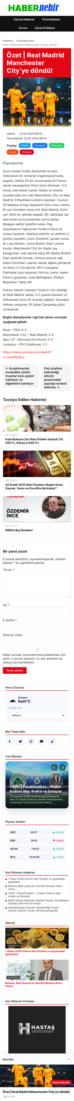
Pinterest (26, 152)
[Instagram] (31, 741)
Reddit (12, 152)
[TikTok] (52, 741)
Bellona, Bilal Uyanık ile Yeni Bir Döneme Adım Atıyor (35, 887)
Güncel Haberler (24, 19)
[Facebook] (9, 741)
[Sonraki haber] (62, 767)
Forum (23, 27)
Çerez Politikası (45, 27)
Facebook (40, 145)
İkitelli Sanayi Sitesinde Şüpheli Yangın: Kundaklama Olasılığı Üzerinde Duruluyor (38, 902)
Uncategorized (25, 40)
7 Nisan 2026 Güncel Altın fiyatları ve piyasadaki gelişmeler (36, 880)
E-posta (10, 620)
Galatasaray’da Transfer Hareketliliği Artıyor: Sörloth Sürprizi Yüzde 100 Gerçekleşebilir (34, 909)
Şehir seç (15, 707)
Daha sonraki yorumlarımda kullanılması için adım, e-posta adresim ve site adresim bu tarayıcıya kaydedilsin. (34, 658)
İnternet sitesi (12, 635)
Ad (6, 605)
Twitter (24, 145)
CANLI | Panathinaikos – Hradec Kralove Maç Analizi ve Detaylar (34, 895)
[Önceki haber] (54, 767)
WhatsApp (56, 145)
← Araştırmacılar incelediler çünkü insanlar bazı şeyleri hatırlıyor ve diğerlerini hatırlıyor (20, 375)
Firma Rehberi (51, 19)
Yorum (9, 569)
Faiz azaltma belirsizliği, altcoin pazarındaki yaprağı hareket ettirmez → (55, 377)
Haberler (8, 40)
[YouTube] (41, 741)
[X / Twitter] (20, 741)
